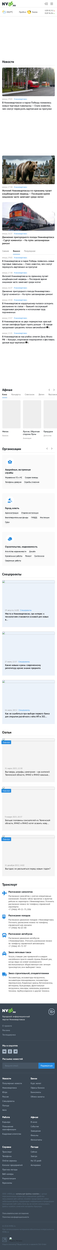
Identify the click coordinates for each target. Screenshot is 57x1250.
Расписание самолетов (20, 891)
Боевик (5, 435)
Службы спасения (31, 482)
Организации (11, 449)
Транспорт (9, 884)
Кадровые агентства (11, 1133)
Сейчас (34, 1151)
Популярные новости (12, 1083)
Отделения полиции (29, 513)
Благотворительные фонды (16, 517)
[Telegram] (15, 1051)
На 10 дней (36, 1160)
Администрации (11, 513)
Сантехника (39, 556)
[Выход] (51, 3)
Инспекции (45, 517)
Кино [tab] (4, 394)
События (35, 1126)
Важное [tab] (16, 251)
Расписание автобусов (20, 933)
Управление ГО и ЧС (13, 477)
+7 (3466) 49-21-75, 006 (19, 909)
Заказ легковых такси (19, 952)
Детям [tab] (41, 394)
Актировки (36, 1165)
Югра (4, 1092)
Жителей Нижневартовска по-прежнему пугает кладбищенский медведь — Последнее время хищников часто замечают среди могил (27, 193)
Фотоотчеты (36, 1139)
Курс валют (36, 1083)
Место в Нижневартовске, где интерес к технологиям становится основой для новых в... (27, 616)
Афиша (7, 390)
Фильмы (34, 1135)
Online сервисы (9, 1160)
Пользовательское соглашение (15, 1213)
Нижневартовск (20, 99)
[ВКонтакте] (4, 1051)
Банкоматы (36, 1092)
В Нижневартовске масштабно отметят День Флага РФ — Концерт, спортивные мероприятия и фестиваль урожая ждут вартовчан (28, 339)
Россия (5, 1096)
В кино (34, 1122)
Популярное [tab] (29, 251)
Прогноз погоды (9, 1169)
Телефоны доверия (13, 482)
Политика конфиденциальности (15, 1217)
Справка (6, 1146)
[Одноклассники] (10, 1051)
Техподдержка (9, 1034)
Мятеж (5, 431)
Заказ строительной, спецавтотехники (28, 973)
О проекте (7, 1025)
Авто (4, 1110)
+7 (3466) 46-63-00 (17, 927)
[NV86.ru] (9, 4)
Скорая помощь (31, 477)
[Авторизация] (46, 3)
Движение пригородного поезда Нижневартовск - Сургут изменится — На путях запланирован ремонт (28, 240)
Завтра (34, 1156)
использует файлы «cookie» (27, 1194)
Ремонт (28, 556)
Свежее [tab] (5, 251)
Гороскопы (7, 1183)
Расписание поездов (19, 915)
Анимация (27, 438)
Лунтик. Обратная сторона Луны (31, 432)
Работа (6, 1117)
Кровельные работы (13, 556)
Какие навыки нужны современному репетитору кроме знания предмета (23, 666)
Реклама (6, 1030)
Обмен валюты (37, 1096)
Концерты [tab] (16, 394)
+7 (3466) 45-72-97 (17, 946)
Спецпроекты (11, 574)
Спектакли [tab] (29, 394)
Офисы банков (37, 1087)
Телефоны (7, 1156)
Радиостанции (9, 1178)
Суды (7, 522)
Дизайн (32, 551)
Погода (5, 1105)
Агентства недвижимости (15, 551)
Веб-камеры (7, 1174)
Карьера (6, 1122)
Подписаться (46, 1065)
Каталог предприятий (12, 1165)
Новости (8, 62)
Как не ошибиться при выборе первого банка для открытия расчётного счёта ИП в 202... (27, 715)
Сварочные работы (13, 560)
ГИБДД (34, 517)
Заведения (36, 1131)
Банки (34, 1078)
